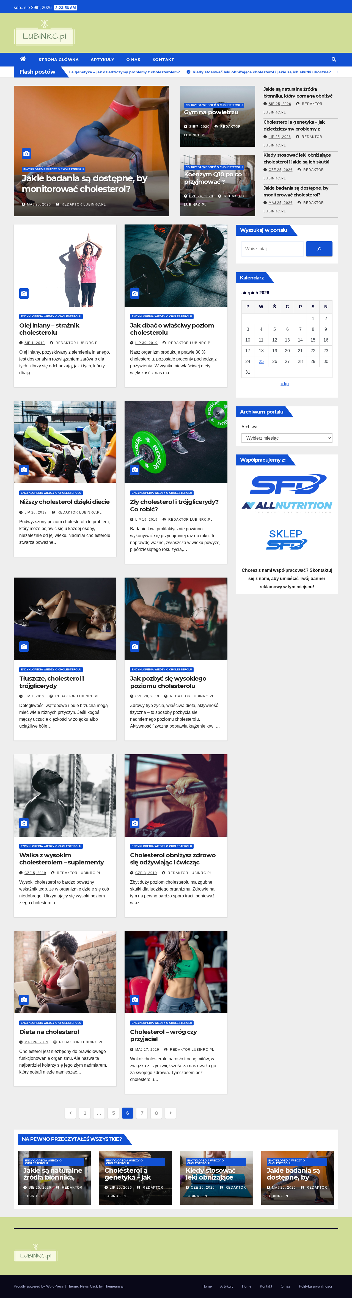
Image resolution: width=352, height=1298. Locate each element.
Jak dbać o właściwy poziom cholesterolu (172, 329)
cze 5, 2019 (35, 873)
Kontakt (164, 59)
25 (261, 361)
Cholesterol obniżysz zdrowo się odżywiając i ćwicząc (172, 859)
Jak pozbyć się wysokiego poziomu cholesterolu (168, 682)
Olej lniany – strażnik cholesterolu (49, 329)
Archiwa (249, 427)
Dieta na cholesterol (49, 1032)
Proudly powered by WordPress (39, 1286)
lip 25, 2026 (280, 137)
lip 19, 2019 (146, 520)
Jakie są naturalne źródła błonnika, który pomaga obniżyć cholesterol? (297, 96)
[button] (334, 59)
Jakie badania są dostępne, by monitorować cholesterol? (84, 183)
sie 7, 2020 (199, 127)
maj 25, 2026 (39, 204)
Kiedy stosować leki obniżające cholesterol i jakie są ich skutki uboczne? (297, 161)
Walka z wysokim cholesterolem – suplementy (61, 859)
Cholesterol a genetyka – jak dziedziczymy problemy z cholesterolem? (294, 129)
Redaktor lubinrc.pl (83, 204)
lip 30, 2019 (146, 343)
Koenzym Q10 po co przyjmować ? (213, 178)
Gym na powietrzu (211, 112)
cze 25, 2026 (281, 170)
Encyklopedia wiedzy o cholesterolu (53, 169)
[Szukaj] (319, 248)
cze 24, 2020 (201, 196)
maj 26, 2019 (36, 1042)
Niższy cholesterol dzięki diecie (64, 502)
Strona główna (58, 59)
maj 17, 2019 (147, 1050)
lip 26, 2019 (35, 512)
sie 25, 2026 (280, 104)
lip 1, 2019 (34, 696)
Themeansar (113, 1286)
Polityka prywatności (315, 1286)
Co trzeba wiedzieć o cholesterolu (214, 105)
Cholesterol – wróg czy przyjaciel (163, 1035)
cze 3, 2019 (146, 873)
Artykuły (102, 59)
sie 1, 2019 (34, 343)
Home (207, 1286)
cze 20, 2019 (147, 696)
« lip (284, 383)
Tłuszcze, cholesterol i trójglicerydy (51, 682)
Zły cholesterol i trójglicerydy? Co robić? (174, 505)
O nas (133, 59)
